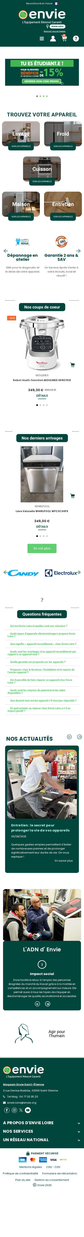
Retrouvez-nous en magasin (54, 31)
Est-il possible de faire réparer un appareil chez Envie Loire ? (40, 681)
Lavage (21, 134)
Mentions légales (30, 1167)
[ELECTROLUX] (29, 573)
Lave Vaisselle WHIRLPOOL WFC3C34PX (42, 511)
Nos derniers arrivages (42, 438)
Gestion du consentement (51, 1180)
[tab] (42, 626)
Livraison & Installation (61, 257)
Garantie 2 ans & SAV (23, 257)
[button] (9, 79)
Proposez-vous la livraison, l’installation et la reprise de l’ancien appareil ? (41, 671)
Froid (63, 134)
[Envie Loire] (42, 16)
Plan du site (22, 1180)
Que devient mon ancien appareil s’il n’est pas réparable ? (43, 700)
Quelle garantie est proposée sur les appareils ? (37, 661)
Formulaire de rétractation (59, 1173)
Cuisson (42, 169)
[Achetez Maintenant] (72, 365)
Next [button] (78, 251)
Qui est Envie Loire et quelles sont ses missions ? (38, 625)
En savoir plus (64, 861)
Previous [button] (5, 251)
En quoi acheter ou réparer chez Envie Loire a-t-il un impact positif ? (39, 709)
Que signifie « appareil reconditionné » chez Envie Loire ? (43, 643)
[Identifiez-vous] (53, 39)
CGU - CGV (53, 1167)
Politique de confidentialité (20, 1173)
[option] (22, 255)
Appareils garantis (39, 3)
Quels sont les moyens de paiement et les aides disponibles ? (36, 691)
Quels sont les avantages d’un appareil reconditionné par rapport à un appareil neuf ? (42, 653)
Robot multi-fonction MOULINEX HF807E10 (42, 380)
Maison (21, 204)
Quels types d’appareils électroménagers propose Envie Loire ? (41, 635)
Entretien (63, 204)
